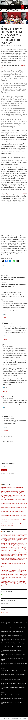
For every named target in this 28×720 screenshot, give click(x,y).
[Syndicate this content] (1, 484)
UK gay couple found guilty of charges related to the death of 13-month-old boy (13, 524)
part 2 (2, 195)
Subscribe (4, 470)
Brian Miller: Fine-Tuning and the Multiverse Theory (13, 639)
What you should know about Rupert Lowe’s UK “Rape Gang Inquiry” (14, 520)
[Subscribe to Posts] (1, 612)
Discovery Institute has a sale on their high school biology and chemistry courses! (14, 516)
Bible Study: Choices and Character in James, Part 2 (13, 667)
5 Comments (18, 45)
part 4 (10, 195)
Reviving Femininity (8, 396)
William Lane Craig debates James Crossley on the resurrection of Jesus (13, 284)
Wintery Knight (10, 45)
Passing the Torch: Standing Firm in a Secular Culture (13, 628)
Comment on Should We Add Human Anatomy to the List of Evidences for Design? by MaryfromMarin (14, 544)
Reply (5, 317)
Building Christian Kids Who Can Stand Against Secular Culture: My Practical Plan (14, 504)
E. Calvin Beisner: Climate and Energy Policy (11, 650)
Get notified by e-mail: (7, 463)
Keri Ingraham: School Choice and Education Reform (13, 646)
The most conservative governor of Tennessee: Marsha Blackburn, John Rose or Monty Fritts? (12, 492)
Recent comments (7, 531)
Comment (22, 452)
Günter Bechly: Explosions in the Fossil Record (12, 702)
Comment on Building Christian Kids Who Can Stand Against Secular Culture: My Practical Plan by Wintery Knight (13, 565)
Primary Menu (26, 7)
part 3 (6, 195)
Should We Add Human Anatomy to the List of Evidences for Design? (12, 488)
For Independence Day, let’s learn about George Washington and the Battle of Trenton (12, 512)
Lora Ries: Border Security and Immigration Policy (13, 654)
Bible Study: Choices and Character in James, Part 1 (13, 671)
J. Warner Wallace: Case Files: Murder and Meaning (13, 687)
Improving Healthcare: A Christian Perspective (12, 631)
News (2, 26)
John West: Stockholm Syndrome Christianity (11, 698)
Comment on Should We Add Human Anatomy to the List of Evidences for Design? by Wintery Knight (14, 534)
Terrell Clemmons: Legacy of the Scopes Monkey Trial (14, 663)
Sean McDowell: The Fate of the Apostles (11, 679)
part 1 (24, 193)
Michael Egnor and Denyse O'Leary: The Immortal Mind (13, 675)
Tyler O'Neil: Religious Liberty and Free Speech (12, 635)
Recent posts (6, 484)
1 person (10, 387)
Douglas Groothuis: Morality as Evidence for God (12, 691)
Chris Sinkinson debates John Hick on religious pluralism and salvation (13, 277)
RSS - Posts (5, 612)
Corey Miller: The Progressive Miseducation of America (12, 658)
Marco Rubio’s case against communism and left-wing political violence (14, 508)
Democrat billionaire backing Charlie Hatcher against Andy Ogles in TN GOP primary (13, 496)
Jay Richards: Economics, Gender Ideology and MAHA (14, 683)
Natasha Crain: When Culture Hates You (10, 694)
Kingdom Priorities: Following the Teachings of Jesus (13, 643)
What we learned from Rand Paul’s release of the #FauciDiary (13, 500)
